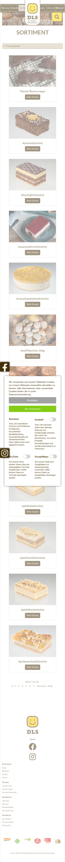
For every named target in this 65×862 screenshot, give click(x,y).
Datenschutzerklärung (20, 394)
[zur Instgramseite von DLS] (4, 453)
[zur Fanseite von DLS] (4, 367)
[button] (32, 400)
